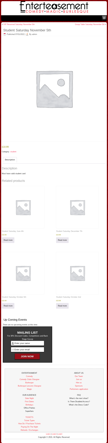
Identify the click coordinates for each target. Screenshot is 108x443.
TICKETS (29, 417)
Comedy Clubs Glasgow (29, 379)
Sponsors (79, 386)
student (13, 152)
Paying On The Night (29, 427)
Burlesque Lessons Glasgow (29, 386)
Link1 (48, 434)
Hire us (79, 383)
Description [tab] (10, 160)
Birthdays (29, 405)
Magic (29, 389)
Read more (8, 240)
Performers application (79, 389)
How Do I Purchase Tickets (29, 424)
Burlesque (29, 383)
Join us (79, 379)
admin (34, 34)
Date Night (29, 398)
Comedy (29, 376)
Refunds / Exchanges (29, 430)
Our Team (79, 376)
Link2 (54, 434)
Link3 (60, 434)
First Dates (29, 401)
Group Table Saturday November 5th (90, 24)
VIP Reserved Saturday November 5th (19, 24)
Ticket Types (29, 420)
